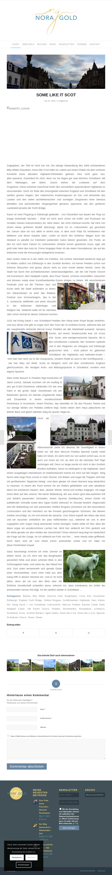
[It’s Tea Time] (110, 437)
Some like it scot (86, 613)
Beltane (26, 596)
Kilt (8, 604)
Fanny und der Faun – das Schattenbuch (46, 848)
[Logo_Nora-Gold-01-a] (56, 20)
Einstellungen (23, 865)
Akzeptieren (17, 857)
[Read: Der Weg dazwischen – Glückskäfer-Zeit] (35, 825)
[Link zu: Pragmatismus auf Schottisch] (74, 665)
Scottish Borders (35, 613)
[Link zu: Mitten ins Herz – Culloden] (50, 665)
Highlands (85, 600)
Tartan (31, 617)
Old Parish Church (38, 609)
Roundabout (85, 609)
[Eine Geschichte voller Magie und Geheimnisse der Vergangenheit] (2, 437)
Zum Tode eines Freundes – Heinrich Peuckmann (44, 806)
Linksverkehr (53, 604)
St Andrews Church (16, 617)
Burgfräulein (71, 596)
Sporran (100, 613)
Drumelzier (98, 596)
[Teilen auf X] (56, 633)
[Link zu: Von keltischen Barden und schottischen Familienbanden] (37, 665)
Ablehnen (32, 857)
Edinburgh (12, 600)
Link (75, 823)
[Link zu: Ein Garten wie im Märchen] (13, 665)
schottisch (99, 609)
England (23, 600)
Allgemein (63, 101)
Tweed (39, 617)
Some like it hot (68, 613)
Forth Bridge (35, 600)
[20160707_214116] (56, 72)
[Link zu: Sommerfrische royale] (99, 665)
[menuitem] (16, 44)
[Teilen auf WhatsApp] (89, 633)
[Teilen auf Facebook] (23, 633)
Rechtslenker (69, 609)
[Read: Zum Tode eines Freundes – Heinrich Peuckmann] (35, 801)
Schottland (12, 613)
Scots (22, 613)
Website (43, 727)
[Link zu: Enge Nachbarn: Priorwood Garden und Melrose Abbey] (62, 665)
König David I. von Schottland (28, 604)
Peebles (56, 609)
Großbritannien (70, 600)
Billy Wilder (39, 596)
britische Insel (55, 596)
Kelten (101, 600)
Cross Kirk (85, 596)
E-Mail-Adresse (46, 718)
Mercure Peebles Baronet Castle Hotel (83, 604)
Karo (94, 600)
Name (42, 709)
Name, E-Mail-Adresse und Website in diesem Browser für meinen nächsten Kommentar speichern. (46, 736)
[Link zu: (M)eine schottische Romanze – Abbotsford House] (86, 665)
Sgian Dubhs (51, 613)
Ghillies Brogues (52, 600)
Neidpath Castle (16, 609)
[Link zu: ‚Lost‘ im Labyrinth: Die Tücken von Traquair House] (25, 665)
